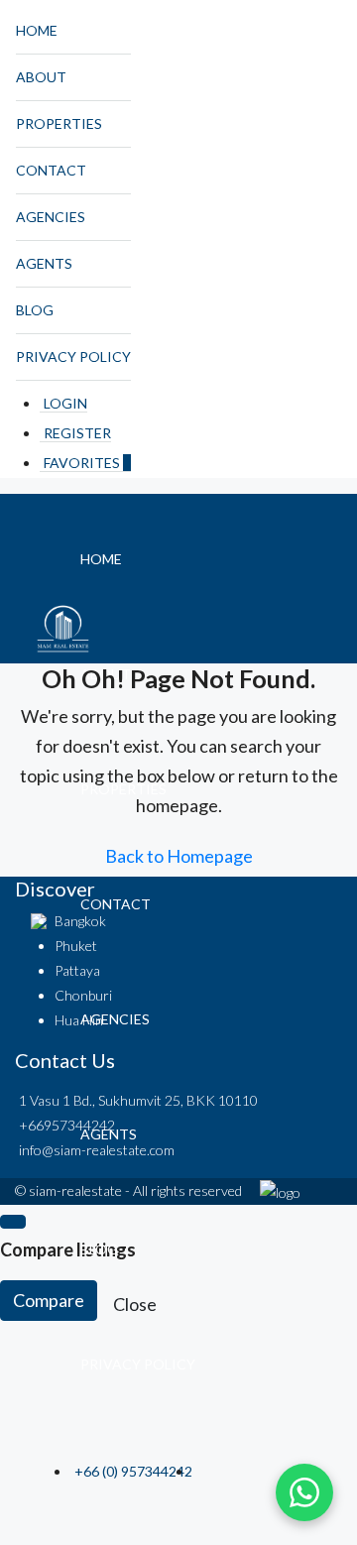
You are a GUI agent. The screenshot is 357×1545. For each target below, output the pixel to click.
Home (37, 30)
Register (77, 432)
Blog (35, 309)
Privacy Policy (73, 356)
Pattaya (77, 970)
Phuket (76, 945)
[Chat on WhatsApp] (304, 1492)
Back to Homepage (179, 856)
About (41, 76)
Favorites (87, 462)
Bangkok (80, 920)
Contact (51, 170)
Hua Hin (79, 1019)
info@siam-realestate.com (97, 1149)
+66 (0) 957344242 (133, 1471)
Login (65, 403)
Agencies (50, 216)
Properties (59, 123)
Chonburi (83, 995)
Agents (44, 263)
